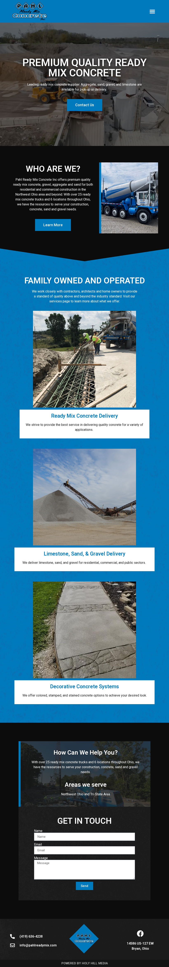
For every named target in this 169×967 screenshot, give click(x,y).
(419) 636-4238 (31, 936)
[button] (152, 11)
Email (38, 844)
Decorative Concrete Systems (84, 687)
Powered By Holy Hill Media (84, 963)
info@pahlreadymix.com (38, 945)
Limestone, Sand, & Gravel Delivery (84, 554)
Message (41, 858)
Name (38, 831)
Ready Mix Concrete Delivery (84, 416)
